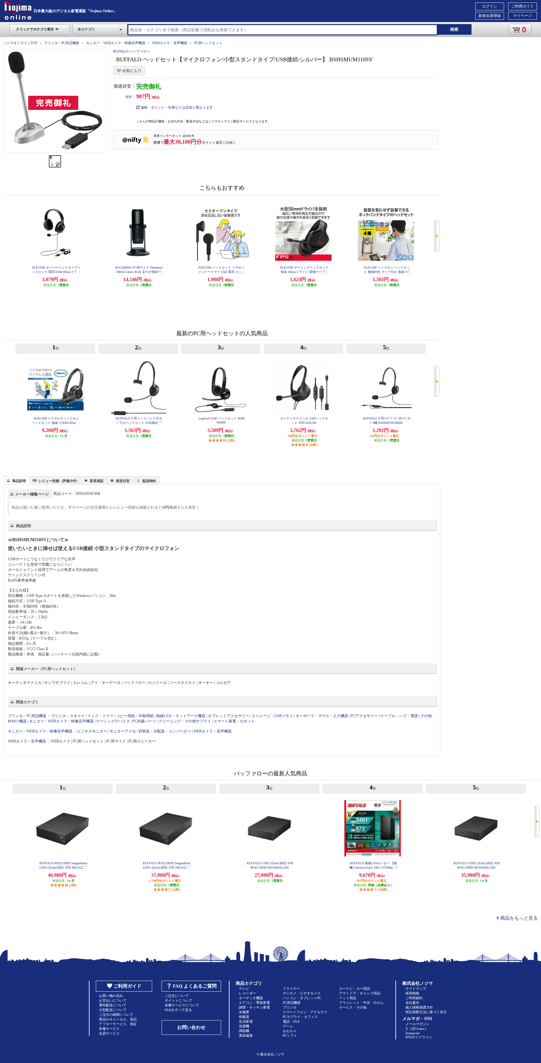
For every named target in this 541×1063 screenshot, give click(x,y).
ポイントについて (178, 1000)
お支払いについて (112, 1000)
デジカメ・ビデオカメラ (302, 993)
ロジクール (157, 682)
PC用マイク (116, 741)
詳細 (229, 142)
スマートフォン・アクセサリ (305, 1012)
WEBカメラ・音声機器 (169, 43)
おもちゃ (289, 1031)
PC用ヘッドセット (208, 43)
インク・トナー (100, 716)
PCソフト (290, 1035)
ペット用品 (347, 998)
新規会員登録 (489, 15)
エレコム (80, 682)
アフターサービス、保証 (118, 1024)
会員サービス (109, 1033)
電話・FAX (291, 1021)
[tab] (16, 480)
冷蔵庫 (244, 1012)
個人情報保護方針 (419, 1007)
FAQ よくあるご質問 (195, 986)
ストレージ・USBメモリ (272, 716)
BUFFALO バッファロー (131, 51)
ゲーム (288, 1026)
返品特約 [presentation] (149, 481)
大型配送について (112, 1010)
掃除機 (244, 1031)
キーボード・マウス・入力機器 (322, 716)
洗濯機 (244, 1026)
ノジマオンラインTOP (20, 43)
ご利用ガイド (522, 6)
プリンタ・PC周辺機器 (61, 43)
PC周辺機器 (292, 1002)
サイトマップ (415, 988)
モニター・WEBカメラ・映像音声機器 (115, 43)
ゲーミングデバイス (113, 721)
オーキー (205, 682)
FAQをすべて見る (178, 1010)
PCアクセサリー (364, 716)
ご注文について (177, 996)
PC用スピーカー (142, 741)
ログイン (489, 6)
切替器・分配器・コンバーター (164, 731)
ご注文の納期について (116, 1014)
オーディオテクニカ (25, 682)
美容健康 (246, 1035)
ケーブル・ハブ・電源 (399, 716)
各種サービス (109, 1028)
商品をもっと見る (518, 918)
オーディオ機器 (251, 998)
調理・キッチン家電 (254, 1007)
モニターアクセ (123, 731)
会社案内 (412, 1002)
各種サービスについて (182, 1005)
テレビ (244, 988)
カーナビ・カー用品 (354, 988)
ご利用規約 (414, 998)
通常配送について (112, 1005)
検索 (454, 29)
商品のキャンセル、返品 (118, 1019)
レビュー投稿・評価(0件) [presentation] (58, 481)
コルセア (223, 682)
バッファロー (134, 682)
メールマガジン (417, 1024)
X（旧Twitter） (416, 1028)
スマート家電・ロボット (234, 721)
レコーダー (247, 993)
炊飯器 (244, 1017)
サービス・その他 (353, 1007)
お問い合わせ (191, 1027)
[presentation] (16, 479)
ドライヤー (291, 988)
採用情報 (412, 993)
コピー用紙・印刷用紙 (135, 716)
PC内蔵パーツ (144, 721)
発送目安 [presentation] (123, 481)
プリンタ (289, 1007)
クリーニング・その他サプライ (184, 721)
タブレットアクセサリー (228, 716)
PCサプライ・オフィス (300, 1017)
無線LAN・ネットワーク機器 (180, 716)
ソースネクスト (182, 682)
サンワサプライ (57, 682)
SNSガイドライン (418, 1037)
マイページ (522, 15)
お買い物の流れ (111, 996)
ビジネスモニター (92, 731)
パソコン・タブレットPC (302, 998)
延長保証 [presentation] (97, 481)
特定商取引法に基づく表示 (426, 1012)
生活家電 (246, 1021)
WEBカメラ (60, 741)
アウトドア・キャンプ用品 (359, 993)
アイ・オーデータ (105, 682)
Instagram (412, 1033)
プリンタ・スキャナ (68, 716)
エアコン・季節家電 (254, 1002)
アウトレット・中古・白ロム (361, 1002)
